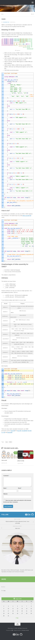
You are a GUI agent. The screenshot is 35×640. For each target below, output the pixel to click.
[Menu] (32, 2)
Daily (4, 590)
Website (5, 493)
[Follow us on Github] (32, 514)
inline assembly (26, 215)
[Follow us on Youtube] (26, 514)
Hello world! (4, 460)
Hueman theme (25, 630)
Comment (6, 475)
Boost (18, 430)
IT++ (2, 432)
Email (20, 488)
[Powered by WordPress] (12, 630)
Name (5, 488)
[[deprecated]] (21, 460)
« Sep (17, 617)
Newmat (9, 432)
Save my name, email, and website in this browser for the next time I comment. (17, 501)
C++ (2, 14)
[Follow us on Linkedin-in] (29, 514)
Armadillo (24, 430)
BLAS (12, 430)
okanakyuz (6, 22)
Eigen (29, 430)
